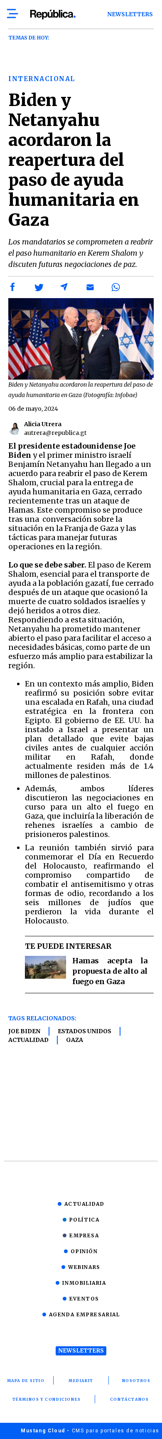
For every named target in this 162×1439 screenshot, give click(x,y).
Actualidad (28, 1040)
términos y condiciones (46, 1399)
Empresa (84, 1235)
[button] (12, 287)
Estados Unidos (84, 1031)
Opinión (84, 1251)
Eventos (84, 1299)
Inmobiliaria (84, 1283)
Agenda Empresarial (84, 1314)
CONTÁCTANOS (129, 1399)
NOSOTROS (136, 1380)
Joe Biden (24, 1031)
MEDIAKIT (81, 1380)
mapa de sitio (26, 1380)
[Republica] (52, 15)
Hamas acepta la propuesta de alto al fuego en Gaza (109, 971)
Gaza (74, 1040)
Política (84, 1220)
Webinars (84, 1267)
